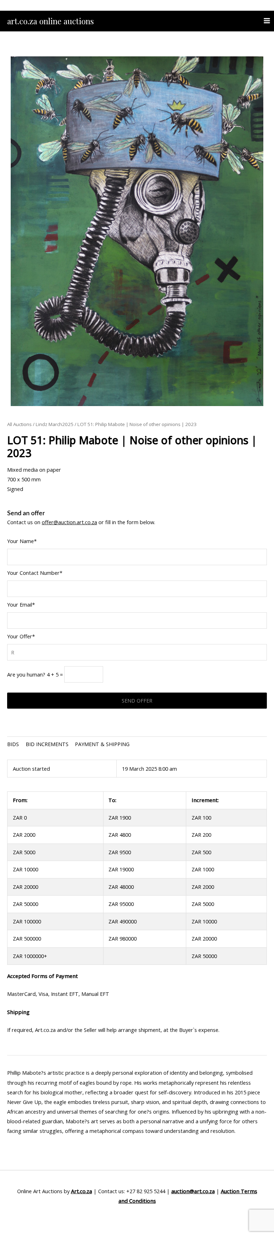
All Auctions (19, 424)
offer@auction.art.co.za (69, 522)
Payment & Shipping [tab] (102, 744)
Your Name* (22, 540)
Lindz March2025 (54, 424)
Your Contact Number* (34, 572)
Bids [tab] (13, 744)
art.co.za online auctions (50, 20)
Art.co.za (81, 1191)
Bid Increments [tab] (47, 744)
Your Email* (21, 604)
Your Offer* (21, 636)
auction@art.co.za (193, 1191)
